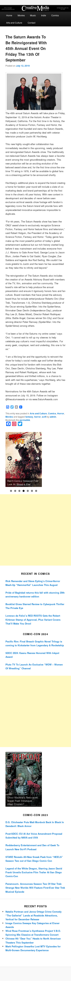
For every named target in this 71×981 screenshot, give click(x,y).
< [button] (10, 458)
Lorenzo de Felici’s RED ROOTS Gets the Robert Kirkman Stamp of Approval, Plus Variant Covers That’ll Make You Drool (32, 619)
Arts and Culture (14, 22)
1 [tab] (11, 491)
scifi (44, 416)
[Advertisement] (35, 530)
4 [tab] (24, 491)
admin (53, 416)
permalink (25, 420)
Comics (55, 15)
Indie (43, 15)
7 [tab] (36, 491)
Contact (31, 22)
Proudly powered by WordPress (35, 974)
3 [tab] (19, 491)
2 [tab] (15, 491)
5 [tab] (28, 491)
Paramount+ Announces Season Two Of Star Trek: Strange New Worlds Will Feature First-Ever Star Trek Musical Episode (35, 887)
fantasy (29, 416)
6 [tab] (32, 491)
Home (9, 15)
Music (33, 15)
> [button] (37, 458)
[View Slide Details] (23, 459)
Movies (21, 15)
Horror (60, 413)
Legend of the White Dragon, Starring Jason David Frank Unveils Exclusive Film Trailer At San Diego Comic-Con (33, 872)
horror (37, 416)
